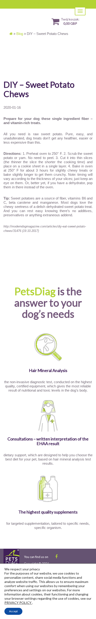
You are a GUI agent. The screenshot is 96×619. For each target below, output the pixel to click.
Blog (19, 34)
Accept (13, 611)
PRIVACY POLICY (18, 603)
